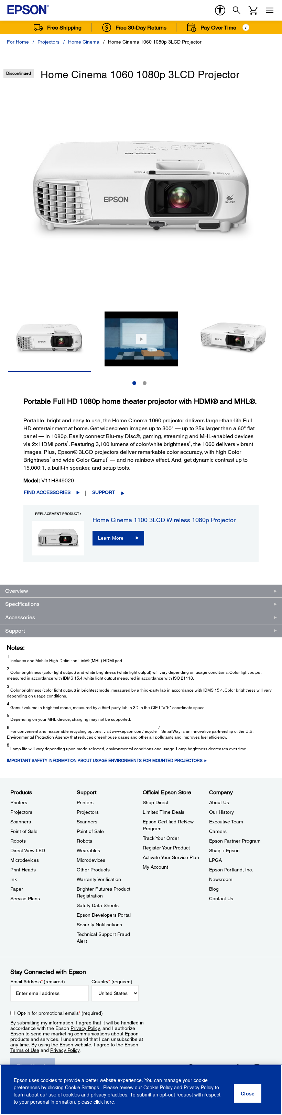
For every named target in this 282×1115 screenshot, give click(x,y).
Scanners (20, 821)
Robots (18, 841)
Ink (13, 879)
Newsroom (220, 879)
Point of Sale (23, 831)
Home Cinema (83, 42)
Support (103, 492)
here (109, 1101)
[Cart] (253, 10)
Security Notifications (99, 924)
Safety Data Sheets (98, 905)
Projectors (48, 42)
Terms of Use (24, 1050)
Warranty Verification (99, 879)
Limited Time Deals (163, 812)
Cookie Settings (82, 1087)
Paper (16, 889)
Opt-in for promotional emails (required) (60, 1013)
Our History (221, 812)
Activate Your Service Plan (171, 857)
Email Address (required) (37, 981)
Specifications (22, 604)
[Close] (247, 1093)
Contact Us (221, 898)
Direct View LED (27, 850)
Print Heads (23, 869)
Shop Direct (155, 802)
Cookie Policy (158, 1087)
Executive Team (226, 821)
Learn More (110, 538)
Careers (218, 831)
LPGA (215, 860)
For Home (18, 42)
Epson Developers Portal (104, 915)
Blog (214, 889)
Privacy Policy (85, 1028)
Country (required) (111, 981)
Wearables (88, 850)
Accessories (20, 617)
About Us (219, 802)
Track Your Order (161, 838)
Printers (18, 802)
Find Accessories (47, 492)
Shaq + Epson (224, 850)
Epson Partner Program (235, 841)
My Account (155, 867)
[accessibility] (220, 10)
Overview (16, 591)
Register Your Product (166, 847)
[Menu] (269, 10)
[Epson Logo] (28, 9)
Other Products (93, 869)
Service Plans (25, 898)
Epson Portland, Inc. (231, 869)
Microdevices (24, 860)
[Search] (236, 10)
